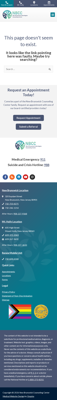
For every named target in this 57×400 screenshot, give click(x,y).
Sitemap (5, 300)
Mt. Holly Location (12, 221)
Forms (5, 279)
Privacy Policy (8, 292)
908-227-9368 (20, 214)
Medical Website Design (13, 396)
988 (46, 165)
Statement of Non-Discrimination (17, 296)
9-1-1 (33, 373)
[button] (53, 14)
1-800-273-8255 (36, 379)
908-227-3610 (20, 245)
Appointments (8, 271)
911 (42, 159)
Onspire (30, 396)
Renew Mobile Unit (12, 252)
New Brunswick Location (15, 190)
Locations (6, 275)
